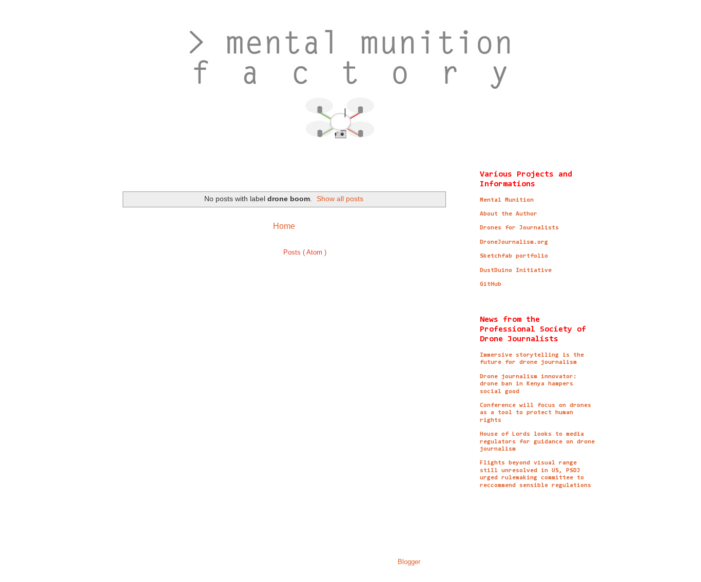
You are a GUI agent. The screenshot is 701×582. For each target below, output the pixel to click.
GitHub (490, 284)
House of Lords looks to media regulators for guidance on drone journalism (537, 441)
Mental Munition (507, 200)
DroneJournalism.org (514, 242)
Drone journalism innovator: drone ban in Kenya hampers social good (528, 384)
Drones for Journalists (519, 228)
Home (284, 226)
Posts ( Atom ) (304, 252)
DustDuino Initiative (516, 270)
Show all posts (340, 199)
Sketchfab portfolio (514, 256)
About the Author (508, 214)
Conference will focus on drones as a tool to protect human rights (535, 412)
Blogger (409, 562)
